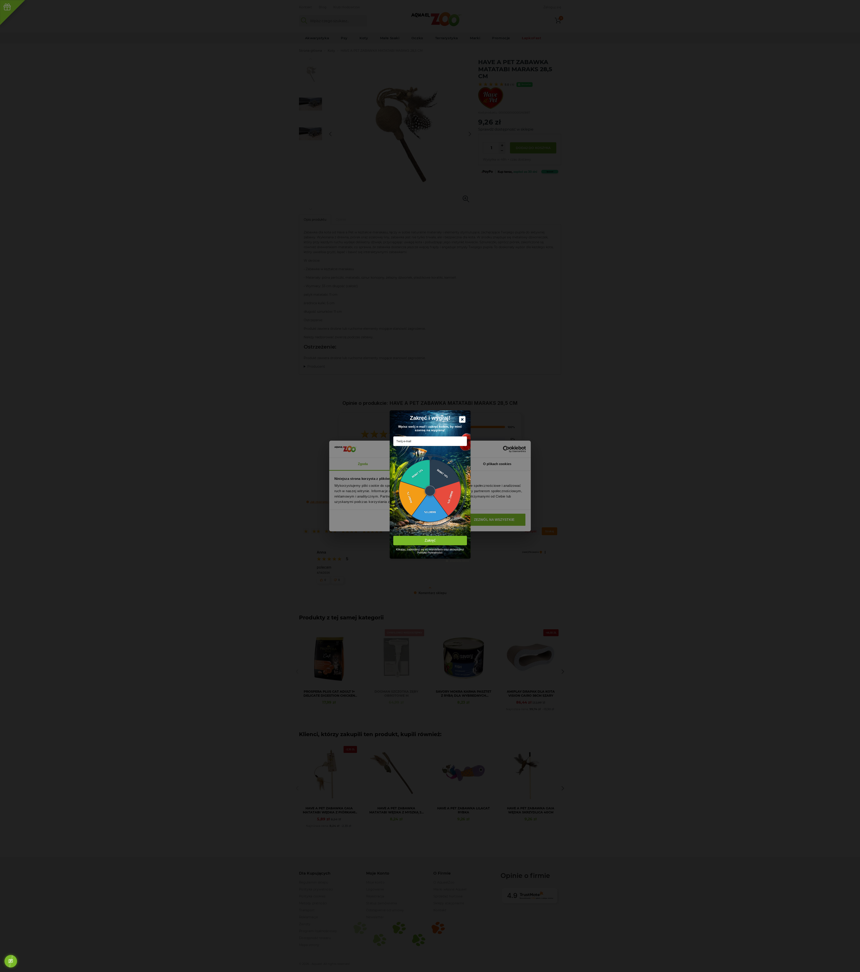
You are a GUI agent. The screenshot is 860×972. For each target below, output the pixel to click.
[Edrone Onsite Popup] (430, 486)
